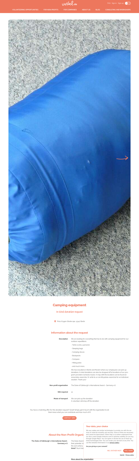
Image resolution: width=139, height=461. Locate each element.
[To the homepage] (69, 3)
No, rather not (114, 451)
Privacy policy (130, 455)
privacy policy (114, 442)
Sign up (121, 3)
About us (86, 10)
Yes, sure (128, 451)
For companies (70, 10)
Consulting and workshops (118, 10)
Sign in (114, 3)
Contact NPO (69, 418)
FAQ (109, 3)
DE (129, 3)
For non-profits (51, 10)
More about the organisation (82, 459)
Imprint (122, 455)
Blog (98, 10)
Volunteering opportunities (25, 10)
